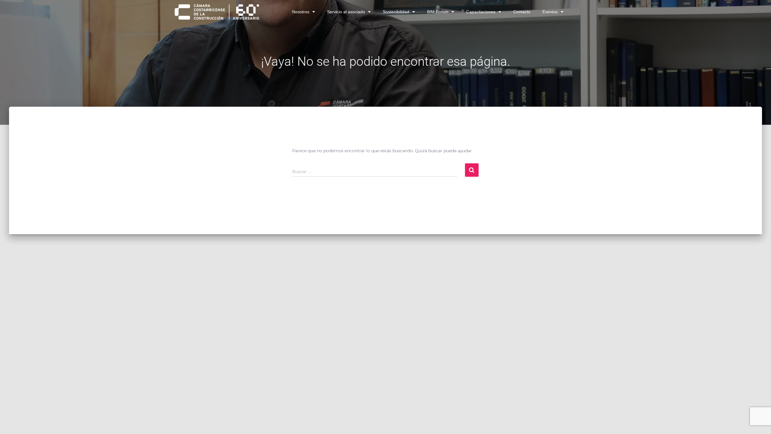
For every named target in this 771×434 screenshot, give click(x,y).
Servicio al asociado (346, 11)
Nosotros (300, 11)
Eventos (550, 11)
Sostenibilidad (396, 11)
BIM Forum (437, 11)
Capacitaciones (480, 11)
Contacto (521, 11)
